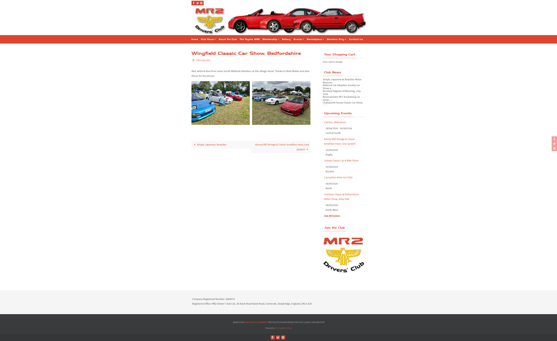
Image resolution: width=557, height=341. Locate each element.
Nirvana (278, 328)
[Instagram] (201, 3)
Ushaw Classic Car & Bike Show (341, 160)
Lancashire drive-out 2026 (338, 177)
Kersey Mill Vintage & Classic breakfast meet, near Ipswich (282, 147)
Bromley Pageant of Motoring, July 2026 (342, 92)
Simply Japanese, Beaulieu (211, 144)
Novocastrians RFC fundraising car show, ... (341, 98)
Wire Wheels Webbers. (255, 322)
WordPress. (287, 328)
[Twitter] (197, 3)
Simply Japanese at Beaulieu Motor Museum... (342, 81)
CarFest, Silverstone (335, 122)
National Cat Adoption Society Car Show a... (341, 86)
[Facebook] (193, 3)
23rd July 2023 (203, 60)
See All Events (332, 215)
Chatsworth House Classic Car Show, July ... (343, 104)
